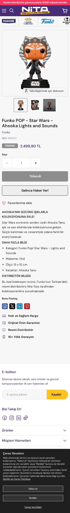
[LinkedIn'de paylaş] (20, 306)
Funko (6, 132)
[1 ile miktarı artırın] (36, 163)
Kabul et (33, 488)
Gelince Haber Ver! (35, 190)
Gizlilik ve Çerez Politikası (17, 479)
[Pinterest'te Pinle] (27, 306)
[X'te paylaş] (12, 306)
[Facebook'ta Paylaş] (5, 306)
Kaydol (56, 394)
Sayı (4, 154)
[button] (20, 105)
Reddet (33, 498)
